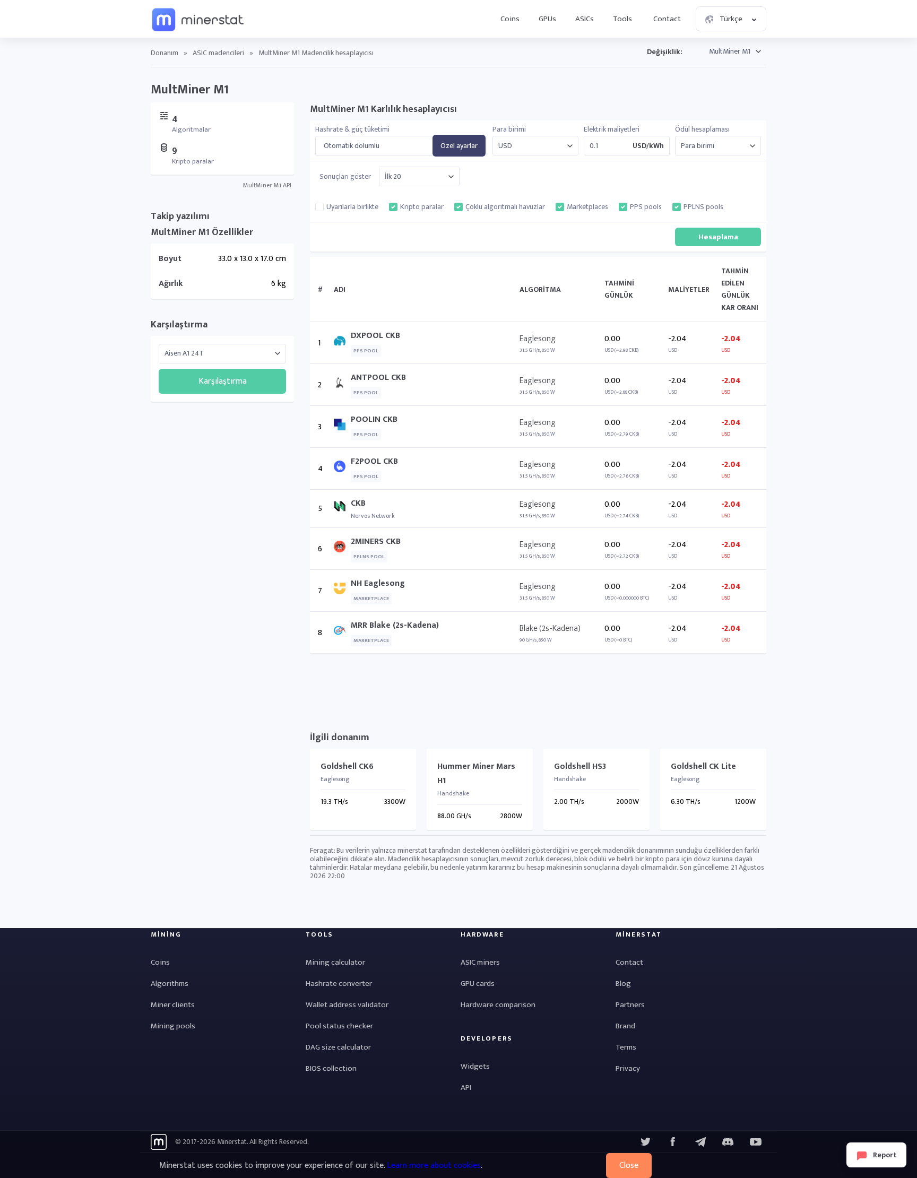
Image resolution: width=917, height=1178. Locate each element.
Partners (630, 1004)
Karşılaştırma (179, 325)
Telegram (700, 1142)
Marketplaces (587, 207)
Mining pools (173, 1026)
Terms (626, 1047)
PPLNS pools (703, 207)
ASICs (584, 18)
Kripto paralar (422, 207)
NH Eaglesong (378, 583)
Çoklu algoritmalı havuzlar (505, 207)
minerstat (198, 19)
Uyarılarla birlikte (352, 207)
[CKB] (342, 508)
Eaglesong (538, 339)
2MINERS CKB (376, 541)
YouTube (728, 1142)
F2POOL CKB (374, 461)
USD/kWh (648, 146)
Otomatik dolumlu (351, 146)
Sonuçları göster (345, 176)
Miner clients (173, 1004)
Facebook (673, 1142)
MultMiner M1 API (267, 185)
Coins (510, 18)
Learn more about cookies (434, 1165)
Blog (623, 983)
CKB (358, 503)
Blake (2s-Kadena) (550, 628)
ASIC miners (480, 962)
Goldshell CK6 (347, 766)
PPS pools (646, 207)
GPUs (547, 18)
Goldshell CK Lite (703, 766)
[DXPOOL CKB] (342, 343)
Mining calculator (335, 962)
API (466, 1087)
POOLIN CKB (374, 419)
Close (628, 1165)
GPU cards (478, 983)
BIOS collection (331, 1068)
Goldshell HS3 (580, 766)
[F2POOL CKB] (342, 469)
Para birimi (509, 129)
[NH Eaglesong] (342, 591)
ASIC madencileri (218, 53)
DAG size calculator (338, 1047)
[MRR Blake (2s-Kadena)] (342, 633)
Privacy (628, 1068)
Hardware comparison (498, 1004)
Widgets (475, 1066)
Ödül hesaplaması (702, 129)
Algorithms (169, 983)
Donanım (164, 53)
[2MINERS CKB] (342, 549)
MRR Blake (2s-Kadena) (395, 625)
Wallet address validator (347, 1004)
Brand (625, 1026)
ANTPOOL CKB (378, 377)
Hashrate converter (339, 983)
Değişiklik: (664, 52)
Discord (755, 1142)
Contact (667, 18)
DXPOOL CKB (375, 335)
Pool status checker (339, 1026)
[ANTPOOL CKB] (342, 385)
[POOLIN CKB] (342, 427)
